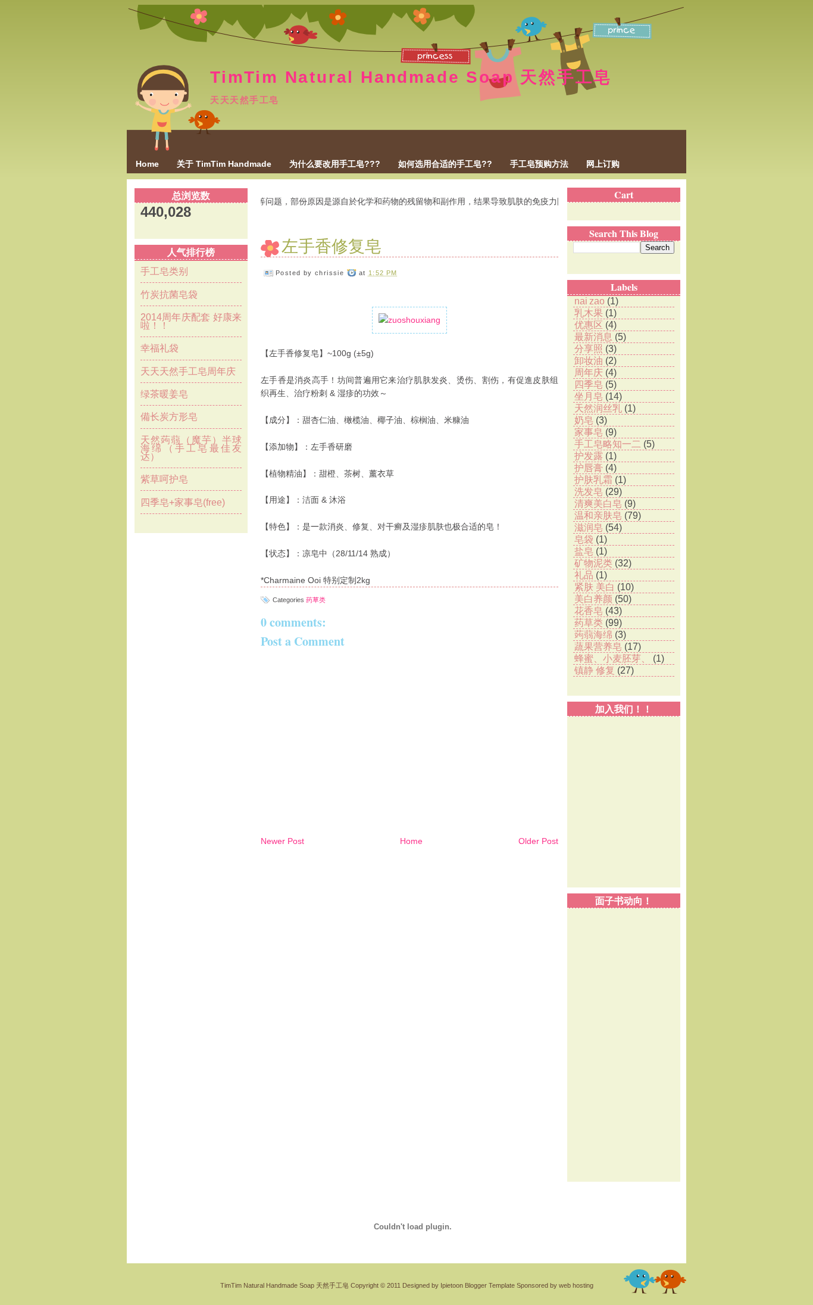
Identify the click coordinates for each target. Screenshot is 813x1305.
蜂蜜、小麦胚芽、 (613, 658)
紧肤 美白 (595, 587)
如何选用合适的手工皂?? (445, 164)
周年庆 (589, 372)
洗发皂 (589, 492)
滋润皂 (589, 527)
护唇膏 (589, 468)
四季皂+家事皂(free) (182, 502)
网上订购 (603, 164)
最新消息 (594, 337)
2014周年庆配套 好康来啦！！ (191, 321)
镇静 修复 (595, 670)
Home (147, 164)
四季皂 (589, 384)
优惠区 (589, 325)
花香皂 (589, 611)
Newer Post (282, 841)
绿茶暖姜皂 (164, 394)
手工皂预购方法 (539, 164)
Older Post (538, 841)
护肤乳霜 (594, 480)
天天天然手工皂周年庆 (188, 371)
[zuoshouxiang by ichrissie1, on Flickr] (409, 320)
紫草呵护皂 (164, 479)
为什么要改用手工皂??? (334, 164)
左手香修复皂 (332, 245)
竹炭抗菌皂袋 (169, 294)
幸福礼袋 (159, 348)
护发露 (589, 456)
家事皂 (589, 432)
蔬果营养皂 (599, 646)
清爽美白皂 (599, 504)
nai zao (590, 301)
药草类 (316, 599)
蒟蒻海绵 (594, 635)
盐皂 (585, 551)
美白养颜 (594, 599)
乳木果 (589, 313)
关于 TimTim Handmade (224, 164)
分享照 (589, 349)
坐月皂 (589, 396)
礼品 (585, 575)
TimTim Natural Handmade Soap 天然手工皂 (411, 77)
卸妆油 (589, 361)
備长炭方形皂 (169, 417)
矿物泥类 (594, 563)
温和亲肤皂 (599, 515)
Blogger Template (490, 1285)
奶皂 (585, 420)
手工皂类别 (164, 271)
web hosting (576, 1285)
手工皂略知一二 (608, 444)
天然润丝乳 (599, 408)
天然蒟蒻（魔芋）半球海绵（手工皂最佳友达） (191, 448)
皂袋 (585, 539)
